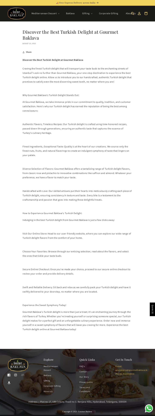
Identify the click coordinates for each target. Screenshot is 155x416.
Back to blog (79, 341)
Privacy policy (86, 382)
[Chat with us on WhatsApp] (148, 412)
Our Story (84, 377)
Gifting (47, 380)
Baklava (47, 375)
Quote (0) (152, 309)
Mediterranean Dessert (51, 368)
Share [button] (29, 52)
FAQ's (82, 366)
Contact (83, 371)
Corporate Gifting (52, 386)
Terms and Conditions (84, 389)
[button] (45, 13)
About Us (48, 391)
